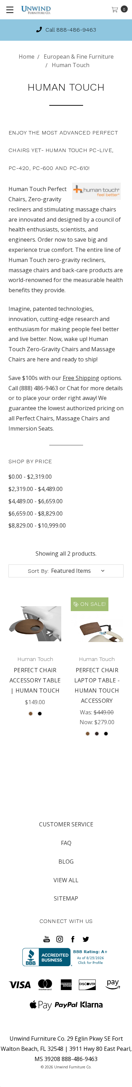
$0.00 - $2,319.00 (30, 476)
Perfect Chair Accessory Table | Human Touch (35, 680)
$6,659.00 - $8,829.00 (35, 513)
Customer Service (66, 824)
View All (66, 880)
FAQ (66, 843)
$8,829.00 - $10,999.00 (37, 525)
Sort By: (38, 571)
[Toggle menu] (9, 9)
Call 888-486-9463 (70, 29)
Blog (66, 861)
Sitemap (66, 898)
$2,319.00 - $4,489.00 (35, 489)
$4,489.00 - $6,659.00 (35, 501)
